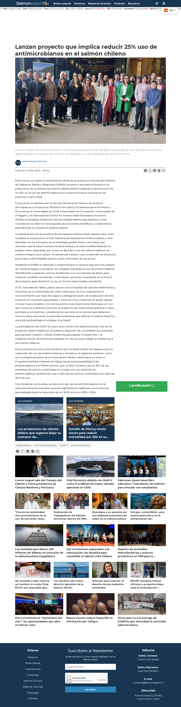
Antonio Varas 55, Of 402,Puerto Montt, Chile (148, 697)
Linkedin (33, 699)
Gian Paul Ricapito (148, 671)
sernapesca (24, 445)
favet (63, 445)
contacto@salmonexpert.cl (148, 682)
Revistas (79, 3)
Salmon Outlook (32, 681)
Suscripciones (33, 669)
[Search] (156, 3)
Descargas (33, 693)
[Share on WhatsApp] (163, 170)
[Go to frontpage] (33, 3)
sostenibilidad (80, 445)
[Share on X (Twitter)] (150, 170)
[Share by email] (159, 170)
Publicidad (33, 675)
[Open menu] (164, 3)
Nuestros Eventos (99, 3)
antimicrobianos (45, 445)
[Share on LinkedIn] (154, 170)
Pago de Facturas (33, 687)
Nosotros (134, 3)
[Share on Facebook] (145, 170)
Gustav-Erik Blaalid (148, 659)
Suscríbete (90, 689)
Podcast (119, 3)
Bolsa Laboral (62, 3)
